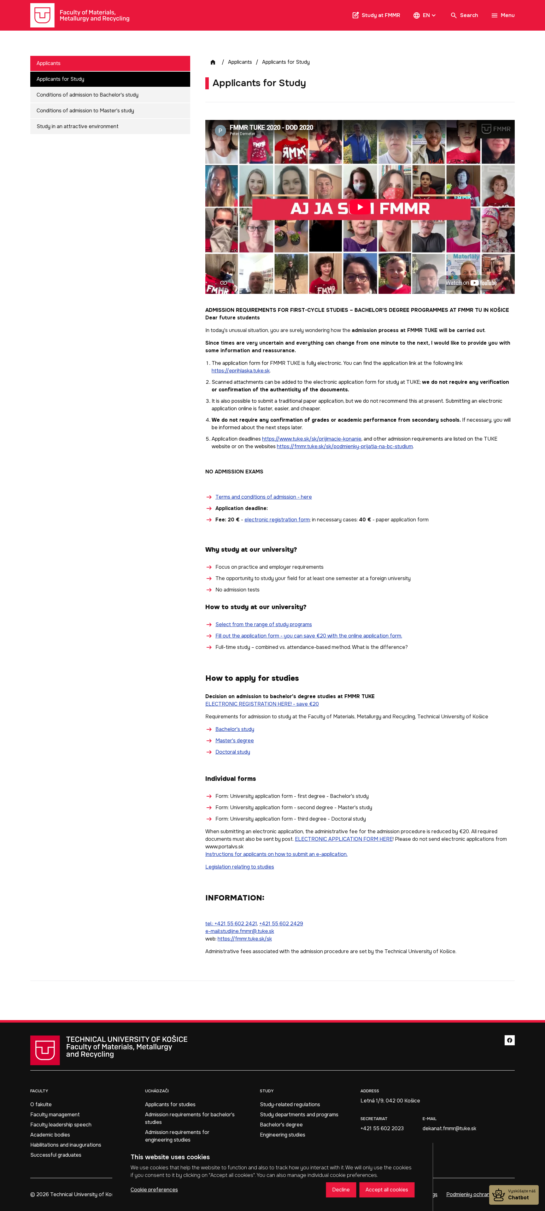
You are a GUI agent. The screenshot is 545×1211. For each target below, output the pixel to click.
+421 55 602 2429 (281, 923)
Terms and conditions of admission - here (263, 497)
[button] (425, 15)
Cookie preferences (154, 1189)
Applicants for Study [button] (60, 79)
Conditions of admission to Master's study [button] (85, 110)
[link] (80, 15)
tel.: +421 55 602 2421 (231, 923)
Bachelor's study (234, 729)
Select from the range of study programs (263, 624)
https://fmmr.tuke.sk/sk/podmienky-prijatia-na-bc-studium (345, 446)
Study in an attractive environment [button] (78, 126)
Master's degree (234, 740)
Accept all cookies (387, 1189)
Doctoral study (232, 752)
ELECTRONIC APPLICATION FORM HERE (344, 839)
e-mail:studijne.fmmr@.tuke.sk (239, 931)
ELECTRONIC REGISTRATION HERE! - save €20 (262, 704)
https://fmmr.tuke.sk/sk (245, 938)
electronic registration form (277, 519)
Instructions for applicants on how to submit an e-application (276, 854)
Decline (341, 1189)
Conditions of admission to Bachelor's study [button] (87, 95)
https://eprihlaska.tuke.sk (241, 370)
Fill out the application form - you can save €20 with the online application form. (308, 635)
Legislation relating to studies (239, 867)
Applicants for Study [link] (286, 62)
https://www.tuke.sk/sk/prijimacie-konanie (311, 439)
